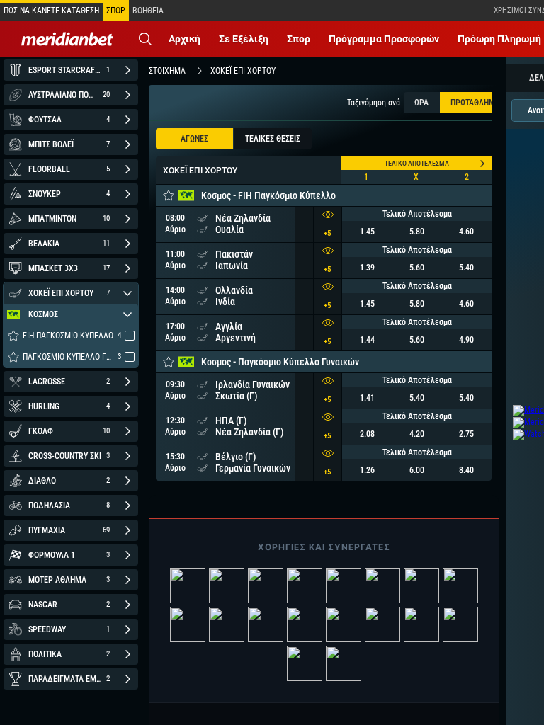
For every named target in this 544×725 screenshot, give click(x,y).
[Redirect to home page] (67, 39)
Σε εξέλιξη (243, 39)
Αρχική (184, 39)
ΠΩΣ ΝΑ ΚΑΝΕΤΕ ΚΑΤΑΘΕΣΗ (51, 11)
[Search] (145, 39)
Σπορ (298, 39)
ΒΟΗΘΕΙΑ (148, 11)
